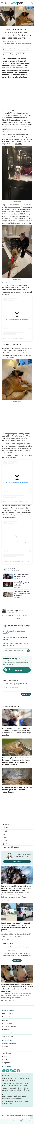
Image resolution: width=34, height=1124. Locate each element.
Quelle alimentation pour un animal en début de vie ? (15, 1079)
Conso (5, 841)
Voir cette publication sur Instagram (17, 319)
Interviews (5, 1030)
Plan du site (5, 1115)
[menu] (2, 3)
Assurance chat (7, 1036)
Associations (6, 1053)
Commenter (26, 694)
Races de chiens (7, 1014)
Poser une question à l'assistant (14, 651)
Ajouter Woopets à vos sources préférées (17, 49)
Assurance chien (8, 1033)
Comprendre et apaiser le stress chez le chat (15, 1102)
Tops (4, 834)
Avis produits (6, 1063)
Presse (4, 1056)
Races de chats (7, 1017)
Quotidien (6, 844)
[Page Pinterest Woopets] (7, 1070)
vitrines (8, 139)
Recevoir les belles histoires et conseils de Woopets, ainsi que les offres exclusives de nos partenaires (17, 955)
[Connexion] (32, 3)
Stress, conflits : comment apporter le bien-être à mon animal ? (15, 1084)
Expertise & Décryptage (11, 847)
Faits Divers (7, 828)
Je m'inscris (17, 960)
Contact (5, 1059)
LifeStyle (5, 1020)
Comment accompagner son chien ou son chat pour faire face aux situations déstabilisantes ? (16, 1097)
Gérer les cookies (27, 1115)
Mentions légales (15, 1115)
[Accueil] (17, 3)
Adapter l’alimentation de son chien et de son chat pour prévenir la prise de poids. (16, 1090)
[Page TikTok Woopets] (18, 1070)
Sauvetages (7, 837)
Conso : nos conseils (9, 1027)
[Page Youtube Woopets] (14, 1070)
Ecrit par (9, 43)
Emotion (6, 831)
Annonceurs (6, 1050)
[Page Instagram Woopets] (11, 1070)
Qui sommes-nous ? (9, 1043)
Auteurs (5, 1047)
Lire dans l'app (9, 54)
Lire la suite (17, 618)
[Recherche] (6, 3)
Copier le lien (21, 54)
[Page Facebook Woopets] (4, 1070)
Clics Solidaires (7, 1023)
